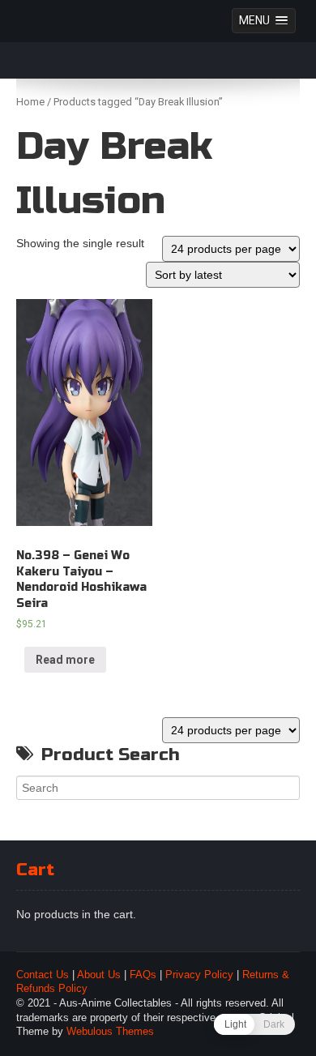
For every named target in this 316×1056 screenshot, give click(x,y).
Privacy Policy (199, 975)
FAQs (143, 975)
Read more (65, 659)
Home (30, 102)
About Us (99, 975)
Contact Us (42, 975)
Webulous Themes (110, 1031)
